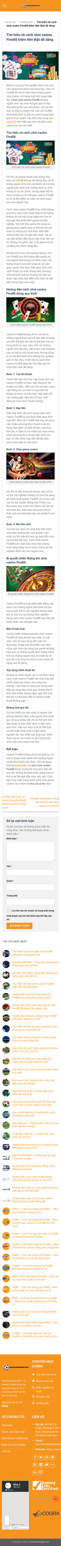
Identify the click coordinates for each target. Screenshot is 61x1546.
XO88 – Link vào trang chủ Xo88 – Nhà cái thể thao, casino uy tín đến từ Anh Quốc (34, 1223)
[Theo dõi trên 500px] (35, 1472)
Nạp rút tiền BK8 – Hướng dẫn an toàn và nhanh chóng (34, 1157)
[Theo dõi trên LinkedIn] (41, 1465)
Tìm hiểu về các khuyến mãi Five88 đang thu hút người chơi (32, 953)
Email (10, 881)
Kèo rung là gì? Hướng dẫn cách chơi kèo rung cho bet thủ (33, 1082)
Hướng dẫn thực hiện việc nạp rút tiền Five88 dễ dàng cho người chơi (33, 1007)
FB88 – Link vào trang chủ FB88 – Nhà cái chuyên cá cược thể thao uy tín (34, 1289)
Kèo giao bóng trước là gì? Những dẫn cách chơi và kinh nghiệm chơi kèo (34, 1103)
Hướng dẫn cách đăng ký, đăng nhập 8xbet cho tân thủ (33, 1168)
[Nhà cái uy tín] (30, 5)
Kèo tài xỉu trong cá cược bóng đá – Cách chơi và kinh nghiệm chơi (32, 1060)
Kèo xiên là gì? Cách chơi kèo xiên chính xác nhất (35, 1071)
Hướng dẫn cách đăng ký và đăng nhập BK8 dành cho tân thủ (35, 1146)
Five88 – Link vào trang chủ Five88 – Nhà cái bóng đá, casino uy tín (33, 1267)
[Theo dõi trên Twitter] (41, 1457)
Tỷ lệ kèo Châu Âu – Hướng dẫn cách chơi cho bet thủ (33, 1135)
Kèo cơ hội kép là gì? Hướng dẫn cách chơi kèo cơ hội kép (33, 1114)
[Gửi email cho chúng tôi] (46, 1457)
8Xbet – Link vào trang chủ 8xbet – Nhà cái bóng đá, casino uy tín (35, 1210)
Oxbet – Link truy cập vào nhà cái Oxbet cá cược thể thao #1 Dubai (35, 1235)
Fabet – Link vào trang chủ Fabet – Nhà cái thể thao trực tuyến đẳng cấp (35, 1256)
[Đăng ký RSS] (35, 1465)
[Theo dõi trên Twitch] (41, 1472)
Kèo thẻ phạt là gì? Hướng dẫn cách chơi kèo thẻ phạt (32, 1093)
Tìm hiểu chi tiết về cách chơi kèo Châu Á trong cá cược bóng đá (34, 1028)
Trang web (12, 895)
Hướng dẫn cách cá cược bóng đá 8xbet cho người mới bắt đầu (35, 1189)
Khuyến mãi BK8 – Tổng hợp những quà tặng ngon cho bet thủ (35, 964)
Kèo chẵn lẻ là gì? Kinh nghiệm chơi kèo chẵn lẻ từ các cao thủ (35, 1050)
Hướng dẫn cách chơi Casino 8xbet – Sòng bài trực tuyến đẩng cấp (33, 1200)
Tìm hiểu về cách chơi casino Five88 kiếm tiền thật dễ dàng (33, 985)
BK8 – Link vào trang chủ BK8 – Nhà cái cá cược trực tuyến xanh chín (35, 1278)
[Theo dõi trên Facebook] (35, 1457)
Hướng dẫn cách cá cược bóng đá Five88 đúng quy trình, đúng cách (31, 996)
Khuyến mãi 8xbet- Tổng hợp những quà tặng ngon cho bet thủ (45, 802)
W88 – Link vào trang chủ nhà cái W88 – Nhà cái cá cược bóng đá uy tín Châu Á (34, 1301)
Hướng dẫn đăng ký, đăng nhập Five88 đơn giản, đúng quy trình (34, 1017)
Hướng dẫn (26, 22)
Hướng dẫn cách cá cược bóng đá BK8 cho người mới (34, 1313)
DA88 (5, 1406)
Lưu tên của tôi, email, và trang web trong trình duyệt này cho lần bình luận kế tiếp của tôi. (30, 915)
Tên (9, 866)
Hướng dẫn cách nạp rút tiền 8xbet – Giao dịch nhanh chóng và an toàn (33, 1178)
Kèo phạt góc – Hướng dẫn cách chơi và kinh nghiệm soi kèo (35, 1125)
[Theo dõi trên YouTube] (46, 1465)
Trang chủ (10, 22)
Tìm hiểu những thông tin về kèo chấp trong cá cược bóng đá (34, 1039)
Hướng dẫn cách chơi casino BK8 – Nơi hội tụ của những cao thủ (34, 1324)
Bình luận (12, 838)
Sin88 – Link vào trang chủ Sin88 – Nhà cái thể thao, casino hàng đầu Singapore (35, 1246)
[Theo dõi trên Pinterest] (52, 1457)
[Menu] (4, 6)
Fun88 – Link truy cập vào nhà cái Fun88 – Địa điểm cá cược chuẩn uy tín (35, 1335)
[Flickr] (52, 1465)
